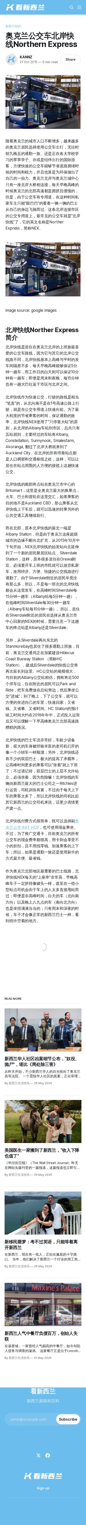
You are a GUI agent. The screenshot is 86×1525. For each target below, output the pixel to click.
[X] (38, 1455)
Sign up (43, 1488)
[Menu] (79, 7)
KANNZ (26, 57)
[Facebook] (47, 1455)
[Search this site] (71, 7)
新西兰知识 (13, 26)
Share (70, 59)
